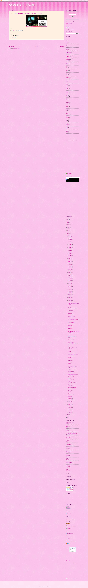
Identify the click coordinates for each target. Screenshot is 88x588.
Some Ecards (68, 466)
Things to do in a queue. (71, 317)
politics (67, 95)
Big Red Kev (68, 424)
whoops (67, 128)
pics (72, 550)
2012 (68, 230)
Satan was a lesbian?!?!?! (71, 359)
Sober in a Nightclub (22, 5)
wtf (66, 132)
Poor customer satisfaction (71, 352)
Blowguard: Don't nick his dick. (72, 382)
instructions (67, 77)
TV (66, 123)
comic (67, 57)
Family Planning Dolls (71, 342)
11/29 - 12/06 (70, 242)
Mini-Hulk (69, 378)
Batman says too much (71, 340)
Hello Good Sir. (70, 390)
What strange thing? (71, 376)
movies (67, 88)
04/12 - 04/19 (70, 294)
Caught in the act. (70, 346)
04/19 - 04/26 (70, 292)
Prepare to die (70, 357)
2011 (68, 232)
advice (67, 42)
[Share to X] (20, 30)
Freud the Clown (70, 310)
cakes (67, 53)
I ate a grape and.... (70, 328)
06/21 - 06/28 (70, 278)
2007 (68, 415)
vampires (67, 124)
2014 (68, 227)
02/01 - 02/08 (70, 406)
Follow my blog (72, 551)
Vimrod (67, 469)
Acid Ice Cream (70, 313)
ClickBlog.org (68, 531)
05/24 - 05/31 (70, 284)
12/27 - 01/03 (70, 236)
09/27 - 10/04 (70, 256)
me (66, 81)
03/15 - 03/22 (70, 300)
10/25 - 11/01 (70, 250)
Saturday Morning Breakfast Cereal (71, 463)
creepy (67, 63)
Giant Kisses (69, 323)
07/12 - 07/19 (70, 274)
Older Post (62, 46)
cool (66, 62)
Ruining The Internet (69, 462)
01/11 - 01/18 (70, 410)
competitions (68, 59)
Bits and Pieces (68, 426)
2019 (68, 219)
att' (66, 46)
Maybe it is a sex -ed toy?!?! (72, 372)
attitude (67, 48)
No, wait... (69, 307)
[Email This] (18, 30)
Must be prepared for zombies (72, 336)
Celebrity (14, 31)
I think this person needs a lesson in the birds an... (73, 304)
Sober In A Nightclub (72, 548)
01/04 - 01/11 (70, 412)
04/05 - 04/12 (70, 295)
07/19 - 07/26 (70, 272)
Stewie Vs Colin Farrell (71, 316)
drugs (67, 64)
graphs (67, 75)
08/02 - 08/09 (70, 269)
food (66, 71)
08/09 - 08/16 (70, 267)
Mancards (67, 449)
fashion (67, 70)
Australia (67, 49)
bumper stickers (68, 52)
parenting (67, 93)
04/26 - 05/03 (70, 291)
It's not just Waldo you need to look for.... (73, 334)
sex (66, 110)
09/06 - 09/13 (70, 261)
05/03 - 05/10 (70, 289)
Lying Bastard (68, 448)
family (67, 68)
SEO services (68, 560)
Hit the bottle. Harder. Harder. (72, 387)
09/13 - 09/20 (70, 259)
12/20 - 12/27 (70, 238)
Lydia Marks (67, 506)
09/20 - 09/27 (70, 258)
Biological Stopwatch (71, 371)
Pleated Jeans (68, 461)
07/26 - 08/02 (70, 270)
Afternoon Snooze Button (69, 422)
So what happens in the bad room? (73, 354)
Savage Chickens (68, 465)
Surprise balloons (70, 329)
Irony (68, 384)
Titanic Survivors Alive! (71, 385)
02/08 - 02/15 (70, 404)
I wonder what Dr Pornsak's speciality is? (73, 344)
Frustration (69, 363)
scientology (17, 31)
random (67, 100)
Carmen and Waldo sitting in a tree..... (73, 305)
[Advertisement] (37, 42)
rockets (67, 106)
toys (66, 120)
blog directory (68, 538)
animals (67, 43)
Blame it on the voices (69, 427)
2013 (68, 228)
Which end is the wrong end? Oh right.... (72, 369)
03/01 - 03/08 (70, 399)
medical (67, 84)
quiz (66, 99)
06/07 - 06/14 (70, 281)
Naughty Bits (68, 455)
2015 (68, 225)
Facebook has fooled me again (72, 349)
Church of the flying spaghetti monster (71, 433)
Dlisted (67, 436)
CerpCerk (67, 430)
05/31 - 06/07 (70, 283)
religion (67, 103)
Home (37, 46)
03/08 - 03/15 (70, 398)
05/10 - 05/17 (70, 288)
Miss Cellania (68, 452)
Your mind (69, 351)
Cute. (68, 393)
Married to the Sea (68, 451)
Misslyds (68, 27)
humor (70, 550)
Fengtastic (67, 440)
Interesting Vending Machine (72, 365)
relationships (68, 102)
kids (66, 80)
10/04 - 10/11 (70, 255)
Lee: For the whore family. (71, 388)
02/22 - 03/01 (70, 401)
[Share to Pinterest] (22, 30)
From (11, 28)
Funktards (67, 441)
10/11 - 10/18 (70, 253)
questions (67, 98)
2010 (68, 233)
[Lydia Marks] (68, 507)
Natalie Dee (67, 454)
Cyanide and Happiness (69, 434)
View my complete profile (70, 29)
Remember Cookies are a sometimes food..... (73, 367)
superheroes (68, 114)
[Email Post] (16, 30)
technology (67, 117)
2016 (68, 224)
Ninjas (67, 91)
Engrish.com (68, 438)
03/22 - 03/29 (70, 299)
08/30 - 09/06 (70, 263)
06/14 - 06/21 (70, 280)
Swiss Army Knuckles (71, 379)
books (67, 50)
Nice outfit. (69, 391)
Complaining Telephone (71, 322)
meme (67, 85)
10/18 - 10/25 (70, 252)
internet (67, 78)
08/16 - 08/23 (70, 266)
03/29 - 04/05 (70, 297)
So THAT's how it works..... (72, 311)
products (67, 96)
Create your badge (68, 508)
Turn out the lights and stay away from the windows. (26, 13)
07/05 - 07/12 (70, 275)
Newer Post (11, 46)
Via (66, 125)
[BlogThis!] (19, 30)
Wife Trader (69, 337)
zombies (67, 134)
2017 (68, 222)
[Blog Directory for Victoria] (68, 523)
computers (67, 60)
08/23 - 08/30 (70, 264)
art (66, 45)
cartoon (67, 55)
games (67, 73)
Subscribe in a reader (69, 23)
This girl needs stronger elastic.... (72, 301)
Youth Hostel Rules (70, 320)
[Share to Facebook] (21, 30)
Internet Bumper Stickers (69, 447)
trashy (67, 121)
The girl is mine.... (70, 396)
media (67, 82)
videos (67, 127)
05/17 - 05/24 (70, 286)
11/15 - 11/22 (70, 245)
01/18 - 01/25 (70, 409)
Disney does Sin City (71, 394)
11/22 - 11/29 (70, 244)
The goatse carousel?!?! (71, 314)
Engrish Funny (68, 437)
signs (67, 111)
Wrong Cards (68, 470)
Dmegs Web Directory (72, 557)
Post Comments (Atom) (16, 48)
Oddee (67, 458)
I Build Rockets (68, 444)
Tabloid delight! (70, 325)
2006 (68, 417)
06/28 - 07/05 (70, 277)
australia (74, 550)
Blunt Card (67, 429)
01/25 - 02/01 (70, 407)
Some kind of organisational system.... (73, 308)
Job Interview (70, 381)
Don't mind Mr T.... (70, 326)
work (67, 131)
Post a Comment (14, 37)
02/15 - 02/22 (70, 402)
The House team (70, 360)
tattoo (67, 116)
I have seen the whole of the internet (71, 445)
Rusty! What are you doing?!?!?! (72, 339)
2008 (68, 414)
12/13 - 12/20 (70, 239)
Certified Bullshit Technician (70, 431)
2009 (68, 235)
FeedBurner (74, 18)
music (67, 89)
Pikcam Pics (68, 459)
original (67, 92)
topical (67, 118)
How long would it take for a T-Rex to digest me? (73, 348)
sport (67, 113)
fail (66, 67)
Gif (66, 74)
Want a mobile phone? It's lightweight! (73, 319)
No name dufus (68, 456)
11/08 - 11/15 (70, 247)
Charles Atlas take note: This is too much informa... (73, 375)
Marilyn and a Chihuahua (71, 355)
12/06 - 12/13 (70, 241)
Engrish (67, 66)
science (67, 107)
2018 (68, 221)
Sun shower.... (70, 362)
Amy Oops (67, 423)
